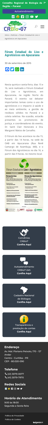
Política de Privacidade (14, 415)
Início (7, 35)
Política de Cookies (13, 419)
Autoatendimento (24, 11)
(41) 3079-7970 (16, 377)
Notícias (14, 35)
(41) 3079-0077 (16, 374)
